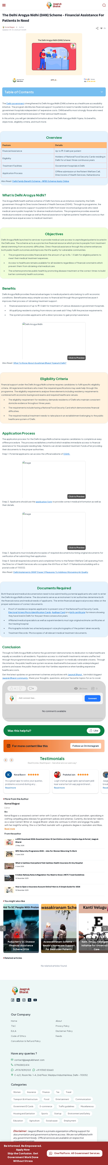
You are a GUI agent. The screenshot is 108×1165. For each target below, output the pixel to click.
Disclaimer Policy (64, 1031)
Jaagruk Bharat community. (15, 678)
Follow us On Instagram (86, 745)
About (59, 1021)
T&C (13, 1026)
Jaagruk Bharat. (75, 674)
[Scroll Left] (3, 928)
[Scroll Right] (105, 928)
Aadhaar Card (58, 612)
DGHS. (67, 453)
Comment (92, 698)
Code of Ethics (18, 1036)
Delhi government (15, 103)
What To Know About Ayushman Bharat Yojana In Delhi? (39, 363)
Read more (10, 787)
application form (44, 501)
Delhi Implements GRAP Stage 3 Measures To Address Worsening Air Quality (50, 572)
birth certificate (77, 612)
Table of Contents (19, 92)
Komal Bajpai (9, 27)
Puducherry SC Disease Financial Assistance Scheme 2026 (21, 945)
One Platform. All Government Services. (77, 1153)
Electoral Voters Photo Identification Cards (29, 612)
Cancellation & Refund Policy (25, 1041)
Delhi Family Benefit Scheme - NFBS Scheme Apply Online (40, 181)
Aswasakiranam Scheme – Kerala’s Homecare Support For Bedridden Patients (59, 945)
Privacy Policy (62, 1026)
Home (14, 1021)
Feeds (59, 1036)
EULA (13, 1031)
